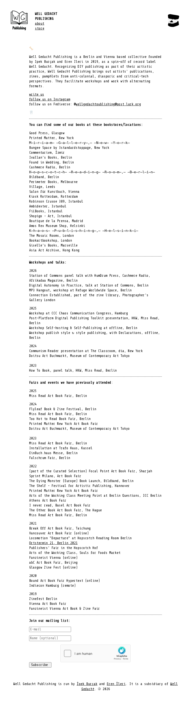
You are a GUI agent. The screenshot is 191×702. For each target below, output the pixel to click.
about (39, 24)
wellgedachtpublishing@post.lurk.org (108, 104)
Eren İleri (116, 684)
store (39, 28)
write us (36, 94)
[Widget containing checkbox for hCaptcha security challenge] (95, 653)
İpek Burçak (87, 684)
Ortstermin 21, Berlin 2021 (53, 543)
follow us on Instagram (49, 99)
